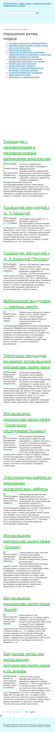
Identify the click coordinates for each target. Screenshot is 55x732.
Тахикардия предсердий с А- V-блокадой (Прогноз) (26, 255)
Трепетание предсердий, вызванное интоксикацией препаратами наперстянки (27, 361)
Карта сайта (31, 724)
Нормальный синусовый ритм (22, 63)
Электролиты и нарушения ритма (24, 77)
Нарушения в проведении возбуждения (27, 52)
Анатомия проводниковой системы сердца (28, 45)
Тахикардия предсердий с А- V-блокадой (26, 210)
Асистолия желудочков (19, 48)
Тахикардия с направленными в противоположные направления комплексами (27, 149)
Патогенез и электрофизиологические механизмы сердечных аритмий (26, 69)
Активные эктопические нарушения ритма (28, 43)
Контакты (47, 724)
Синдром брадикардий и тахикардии (25, 72)
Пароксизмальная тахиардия (22, 66)
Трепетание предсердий (20, 75)
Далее (32, 712)
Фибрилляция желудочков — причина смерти (26, 303)
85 (26, 712)
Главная (6, 29)
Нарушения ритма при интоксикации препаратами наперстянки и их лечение (27, 60)
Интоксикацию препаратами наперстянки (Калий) (26, 603)
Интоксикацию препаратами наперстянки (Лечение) (26, 540)
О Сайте (39, 724)
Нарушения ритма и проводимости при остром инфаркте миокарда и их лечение (30, 55)
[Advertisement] (27, 107)
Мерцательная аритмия (19, 50)
